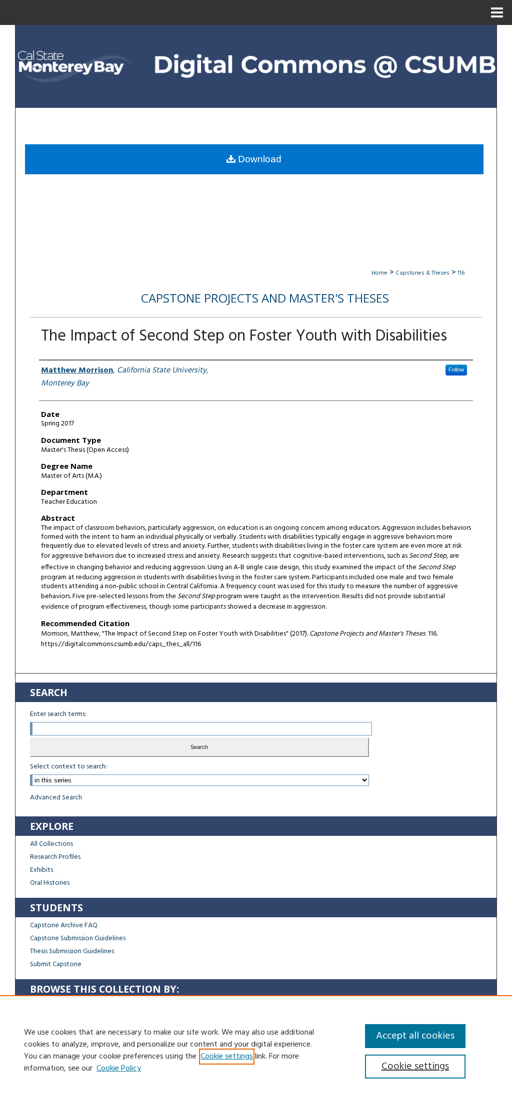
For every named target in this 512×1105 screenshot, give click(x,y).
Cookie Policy (118, 1068)
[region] (256, 1050)
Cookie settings (226, 1056)
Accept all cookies (415, 1036)
